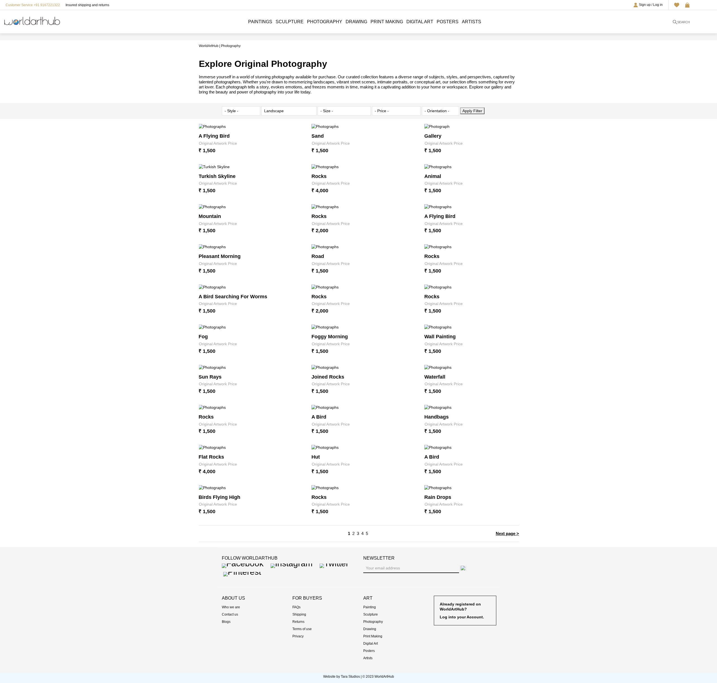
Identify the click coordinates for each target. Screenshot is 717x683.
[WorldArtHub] (32, 19)
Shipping (299, 614)
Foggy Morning (329, 336)
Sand (317, 136)
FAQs (296, 607)
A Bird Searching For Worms (233, 296)
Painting (369, 607)
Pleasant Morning (220, 256)
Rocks (319, 176)
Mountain (210, 216)
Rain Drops (437, 497)
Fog (203, 336)
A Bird (318, 417)
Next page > (507, 533)
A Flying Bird (214, 136)
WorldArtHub (208, 46)
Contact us (230, 614)
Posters (447, 21)
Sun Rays (210, 377)
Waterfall (434, 377)
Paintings (260, 21)
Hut (315, 457)
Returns (298, 622)
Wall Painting (440, 336)
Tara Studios (350, 677)
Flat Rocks (211, 457)
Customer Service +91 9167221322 (33, 5)
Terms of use (302, 629)
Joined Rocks (327, 377)
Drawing (356, 21)
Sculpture (290, 21)
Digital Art (419, 21)
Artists (471, 21)
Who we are (231, 607)
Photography (324, 21)
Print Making (387, 21)
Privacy (298, 636)
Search (683, 22)
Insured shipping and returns (87, 5)
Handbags (436, 417)
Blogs (226, 622)
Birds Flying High (219, 497)
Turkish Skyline (217, 176)
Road (317, 256)
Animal (432, 176)
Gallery (432, 136)
